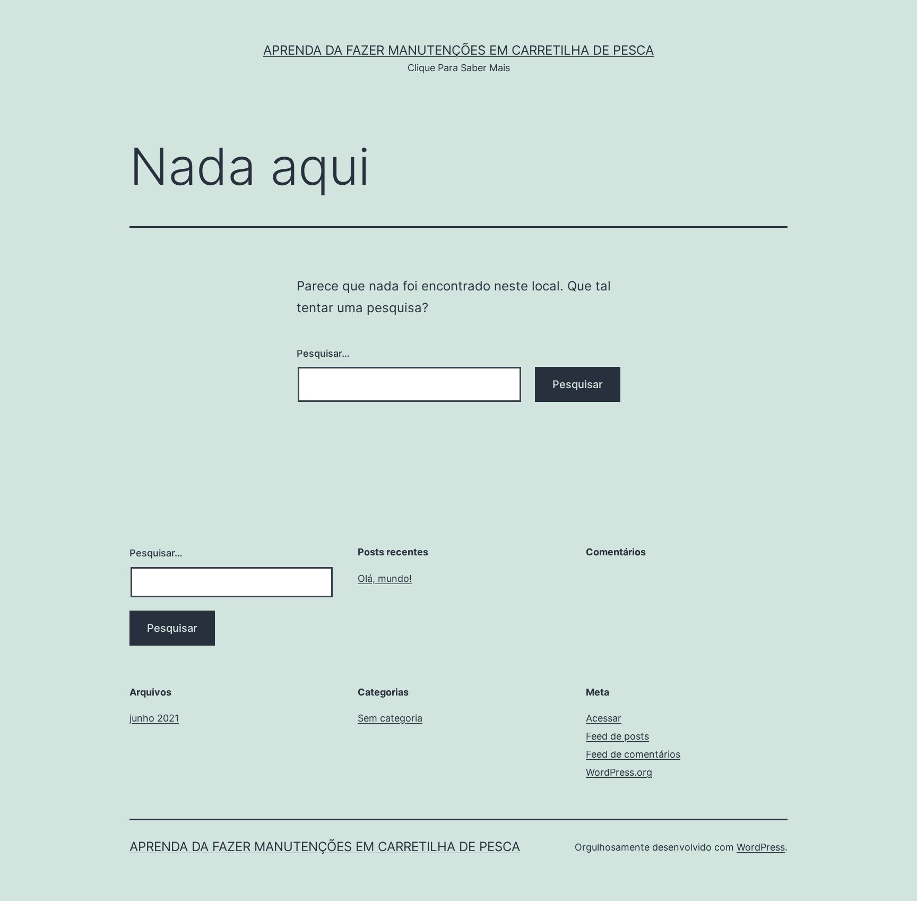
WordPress (761, 847)
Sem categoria (390, 718)
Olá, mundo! (385, 578)
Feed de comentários (633, 754)
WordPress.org (619, 772)
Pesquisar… (323, 353)
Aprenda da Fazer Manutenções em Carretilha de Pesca (458, 50)
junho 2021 (154, 718)
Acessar (603, 718)
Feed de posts (617, 736)
